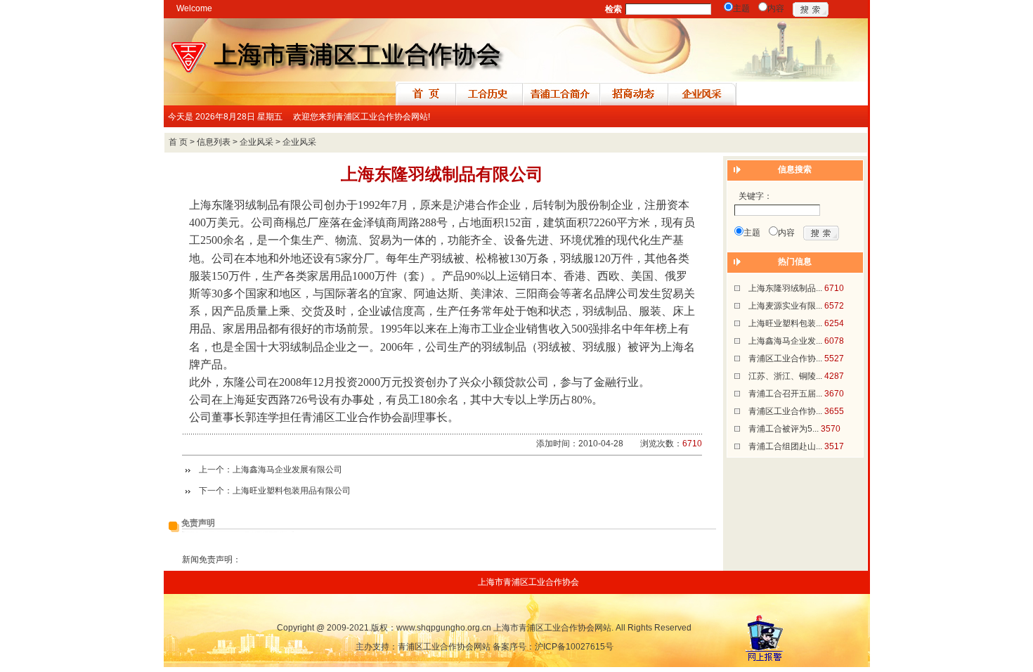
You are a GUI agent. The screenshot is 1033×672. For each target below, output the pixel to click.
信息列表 (213, 142)
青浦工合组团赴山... (785, 446)
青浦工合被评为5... (783, 429)
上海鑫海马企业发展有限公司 (287, 469)
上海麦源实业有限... (785, 306)
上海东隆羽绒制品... (785, 288)
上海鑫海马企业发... (785, 341)
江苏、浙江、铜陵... (785, 376)
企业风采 (256, 142)
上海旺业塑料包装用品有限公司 (292, 491)
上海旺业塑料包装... (785, 323)
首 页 (178, 142)
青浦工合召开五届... (785, 394)
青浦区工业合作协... (785, 358)
